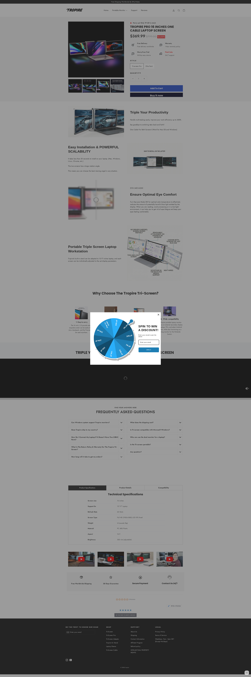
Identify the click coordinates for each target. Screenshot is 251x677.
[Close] (158, 314)
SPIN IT (148, 350)
